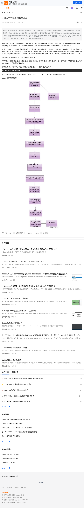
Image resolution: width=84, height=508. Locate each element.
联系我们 (42, 482)
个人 (80, 12)
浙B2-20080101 (23, 500)
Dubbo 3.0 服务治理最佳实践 (12, 423)
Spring (37, 233)
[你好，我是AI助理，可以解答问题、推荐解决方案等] (71, 8)
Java (11, 233)
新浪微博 (12, 476)
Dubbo (30, 233)
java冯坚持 (5, 280)
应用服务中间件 (20, 233)
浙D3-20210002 (22, 502)
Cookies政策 (20, 495)
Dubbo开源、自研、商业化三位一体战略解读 (17, 427)
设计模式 (45, 233)
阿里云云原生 (6, 268)
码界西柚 (4, 255)
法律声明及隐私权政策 (8, 495)
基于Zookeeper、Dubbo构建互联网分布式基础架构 (19, 432)
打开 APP (77, 3)
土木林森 (4, 292)
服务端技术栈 (6, 304)
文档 (3, 487)
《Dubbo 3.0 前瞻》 (9, 462)
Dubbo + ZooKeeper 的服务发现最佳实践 (16, 419)
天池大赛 (16, 487)
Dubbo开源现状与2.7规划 (10, 454)
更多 (3, 441)
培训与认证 (23, 487)
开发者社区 (9, 487)
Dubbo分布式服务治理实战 (11, 436)
